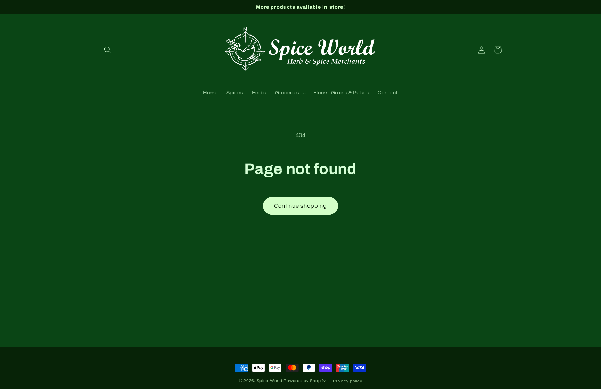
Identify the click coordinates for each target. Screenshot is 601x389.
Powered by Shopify (304, 381)
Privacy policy (347, 381)
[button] (108, 50)
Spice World (269, 381)
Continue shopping (300, 206)
